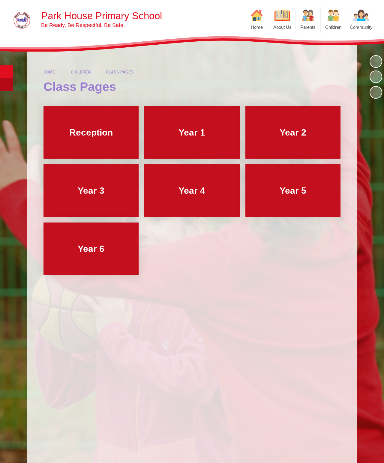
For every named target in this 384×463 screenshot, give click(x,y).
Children (81, 72)
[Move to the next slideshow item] (376, 92)
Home (49, 72)
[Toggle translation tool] (6, 84)
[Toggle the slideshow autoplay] (376, 61)
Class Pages (120, 72)
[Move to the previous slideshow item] (376, 76)
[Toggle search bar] (6, 71)
